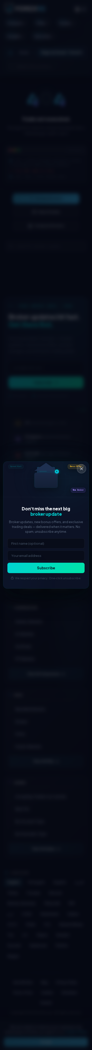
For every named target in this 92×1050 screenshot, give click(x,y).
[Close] (81, 468)
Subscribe (46, 568)
